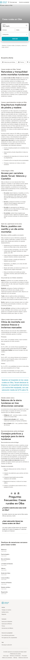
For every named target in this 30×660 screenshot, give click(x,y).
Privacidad (24, 655)
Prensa (3, 626)
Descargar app (13, 2)
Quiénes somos (5, 612)
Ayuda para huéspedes (7, 621)
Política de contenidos (7, 657)
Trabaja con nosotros (6, 609)
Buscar (15, 39)
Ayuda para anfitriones (7, 623)
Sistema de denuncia (23, 657)
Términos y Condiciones (15, 655)
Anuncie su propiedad (24, 2)
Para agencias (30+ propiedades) (9, 637)
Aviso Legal (5, 655)
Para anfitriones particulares (8, 635)
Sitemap (15, 657)
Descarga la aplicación (7, 644)
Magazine (4, 614)
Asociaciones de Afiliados (7, 628)
